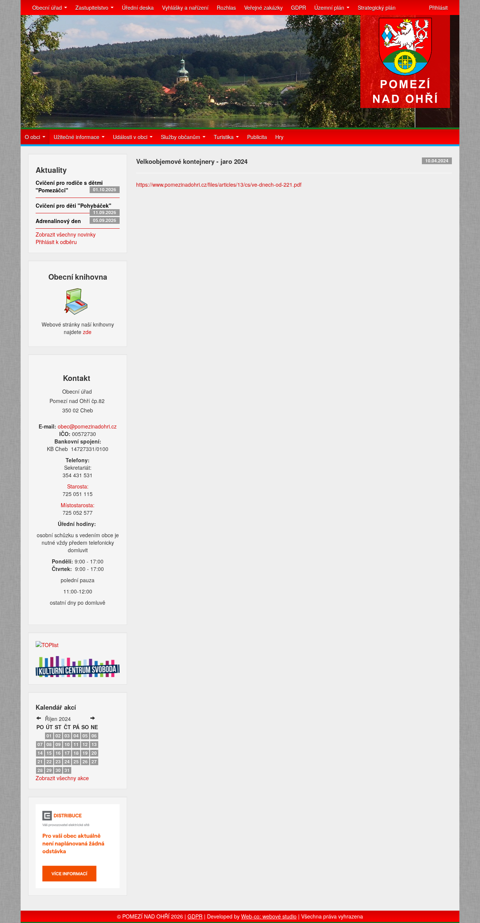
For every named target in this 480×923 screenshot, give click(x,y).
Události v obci (131, 137)
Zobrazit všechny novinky (66, 234)
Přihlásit (438, 7)
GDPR (298, 7)
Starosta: (77, 486)
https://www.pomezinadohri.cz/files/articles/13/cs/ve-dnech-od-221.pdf (219, 184)
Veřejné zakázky (263, 7)
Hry (279, 137)
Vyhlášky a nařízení (185, 7)
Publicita (257, 137)
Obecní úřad (47, 7)
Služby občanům (181, 137)
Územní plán (330, 7)
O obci (33, 137)
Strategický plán (377, 7)
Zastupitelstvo (92, 7)
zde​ (87, 332)
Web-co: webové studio (269, 916)
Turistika (224, 137)
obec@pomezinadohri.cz (87, 426)
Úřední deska (138, 7)
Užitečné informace (77, 137)
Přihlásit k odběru (56, 242)
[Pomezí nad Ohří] (405, 61)
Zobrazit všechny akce (62, 778)
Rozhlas (226, 7)
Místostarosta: (77, 505)
